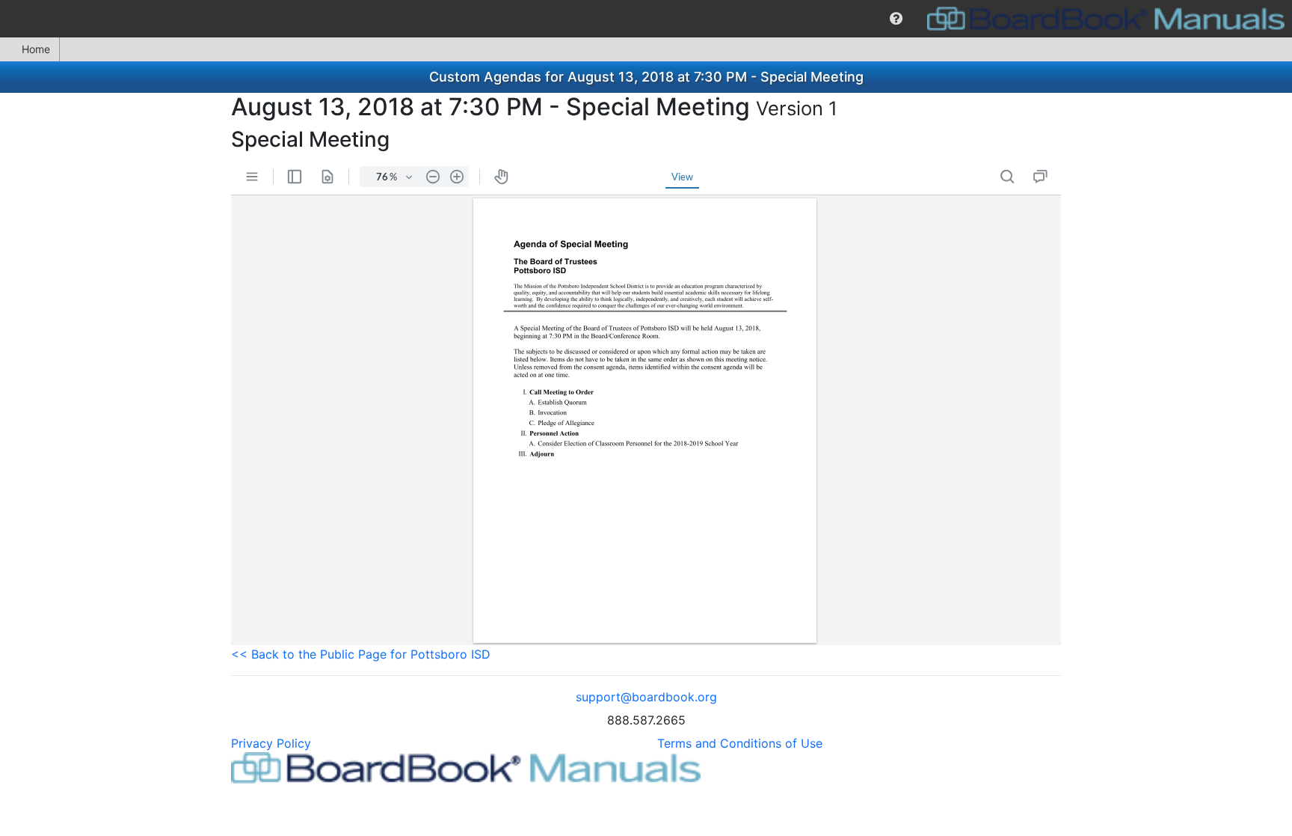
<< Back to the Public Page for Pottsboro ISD (360, 654)
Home (36, 49)
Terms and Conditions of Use (739, 743)
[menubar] (646, 18)
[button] (896, 18)
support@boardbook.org (646, 696)
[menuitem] (896, 18)
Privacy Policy (271, 743)
